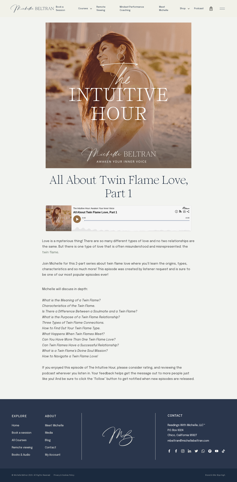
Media (49, 432)
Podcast (199, 8)
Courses (83, 8)
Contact (50, 447)
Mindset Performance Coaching (132, 8)
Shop (183, 8)
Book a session (21, 432)
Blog (48, 440)
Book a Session (60, 8)
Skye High (221, 475)
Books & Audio (21, 454)
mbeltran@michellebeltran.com (188, 440)
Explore (19, 416)
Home (15, 425)
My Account (53, 454)
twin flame (50, 252)
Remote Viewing (100, 8)
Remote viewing (22, 447)
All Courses (19, 440)
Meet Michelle (163, 8)
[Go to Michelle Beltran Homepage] (32, 9)
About (50, 416)
